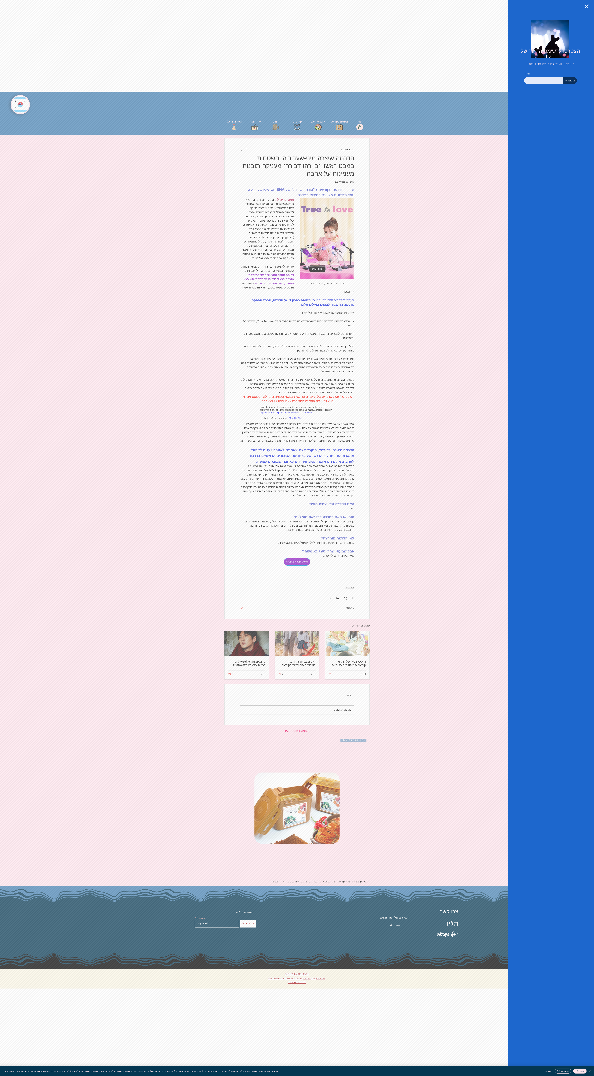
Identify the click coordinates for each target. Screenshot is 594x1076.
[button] (587, 6)
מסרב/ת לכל (563, 1071)
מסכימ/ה (580, 1071)
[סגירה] (590, 1071)
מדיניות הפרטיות (11, 1071)
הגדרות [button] (548, 1071)
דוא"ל (527, 73)
